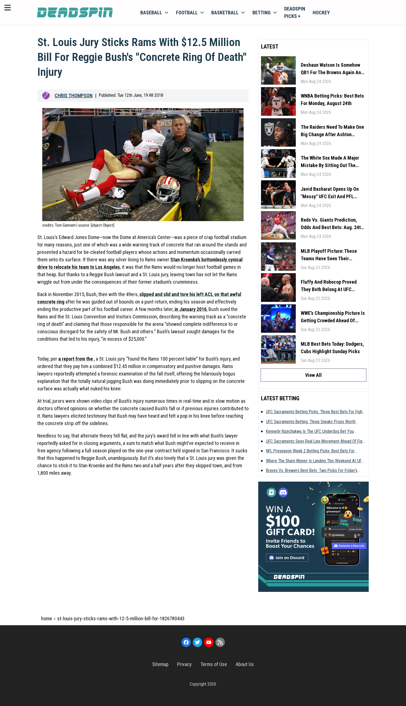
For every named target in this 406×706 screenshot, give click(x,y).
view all (313, 375)
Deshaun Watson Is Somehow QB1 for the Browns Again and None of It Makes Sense (332, 69)
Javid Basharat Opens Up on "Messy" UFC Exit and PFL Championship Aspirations (330, 193)
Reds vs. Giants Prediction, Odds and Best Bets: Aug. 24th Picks (332, 224)
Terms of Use (214, 664)
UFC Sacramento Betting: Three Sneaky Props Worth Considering (310, 422)
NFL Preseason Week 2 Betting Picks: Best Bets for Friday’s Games (310, 451)
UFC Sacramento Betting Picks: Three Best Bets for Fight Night (315, 412)
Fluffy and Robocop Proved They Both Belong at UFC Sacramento (329, 286)
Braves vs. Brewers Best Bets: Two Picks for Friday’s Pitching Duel (311, 471)
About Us (245, 664)
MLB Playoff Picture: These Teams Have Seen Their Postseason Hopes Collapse (329, 255)
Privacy (184, 664)
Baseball (151, 12)
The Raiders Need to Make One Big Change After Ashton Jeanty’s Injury (332, 131)
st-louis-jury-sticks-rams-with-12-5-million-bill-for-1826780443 (120, 618)
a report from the (76, 359)
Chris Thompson (74, 95)
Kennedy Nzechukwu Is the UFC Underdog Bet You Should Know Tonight (310, 432)
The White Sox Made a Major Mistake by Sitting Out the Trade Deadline (330, 162)
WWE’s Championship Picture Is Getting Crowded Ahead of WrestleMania (333, 317)
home (46, 618)
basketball (225, 12)
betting (261, 12)
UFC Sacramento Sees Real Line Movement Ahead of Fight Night (316, 442)
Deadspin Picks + (294, 12)
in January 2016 (191, 309)
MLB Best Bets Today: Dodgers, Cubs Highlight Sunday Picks (332, 347)
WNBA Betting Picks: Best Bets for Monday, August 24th (332, 99)
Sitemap (160, 664)
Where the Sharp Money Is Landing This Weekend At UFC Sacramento (315, 461)
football (187, 12)
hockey (321, 12)
